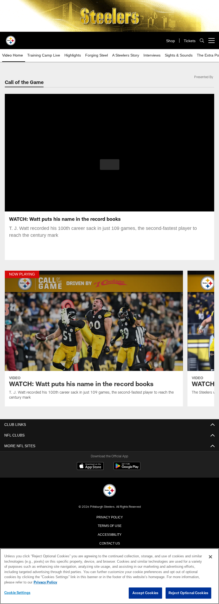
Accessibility (109, 534)
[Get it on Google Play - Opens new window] (127, 468)
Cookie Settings (17, 593)
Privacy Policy (109, 517)
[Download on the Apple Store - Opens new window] (90, 466)
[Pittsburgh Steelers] (109, 491)
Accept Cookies (145, 593)
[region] (109, 576)
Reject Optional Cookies (188, 593)
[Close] (210, 557)
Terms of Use (109, 525)
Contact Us (109, 543)
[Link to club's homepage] (10, 38)
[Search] (202, 40)
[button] (110, 164)
